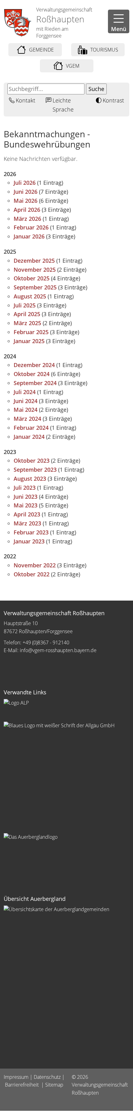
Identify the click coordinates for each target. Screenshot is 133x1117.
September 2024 (35, 383)
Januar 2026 (29, 236)
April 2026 (27, 209)
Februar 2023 (31, 532)
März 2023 (27, 523)
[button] (118, 21)
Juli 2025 (25, 305)
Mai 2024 (25, 409)
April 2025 (27, 314)
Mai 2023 (25, 505)
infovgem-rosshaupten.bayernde (58, 650)
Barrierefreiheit (22, 1084)
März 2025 (27, 323)
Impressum (16, 1077)
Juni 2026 (25, 191)
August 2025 (30, 296)
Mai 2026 (25, 200)
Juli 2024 (25, 392)
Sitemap (54, 1084)
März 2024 (27, 418)
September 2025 (35, 287)
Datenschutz (47, 1077)
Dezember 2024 (34, 365)
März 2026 (27, 218)
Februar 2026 (31, 227)
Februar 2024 (31, 427)
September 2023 (35, 469)
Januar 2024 (29, 436)
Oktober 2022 (31, 574)
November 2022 (35, 565)
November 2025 (35, 269)
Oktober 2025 (31, 278)
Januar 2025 (29, 341)
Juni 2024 (25, 401)
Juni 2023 (25, 496)
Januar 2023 (29, 541)
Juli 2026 (25, 182)
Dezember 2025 (34, 260)
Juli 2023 (25, 487)
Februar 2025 (31, 332)
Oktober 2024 (31, 374)
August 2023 (30, 478)
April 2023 (27, 514)
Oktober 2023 (31, 460)
